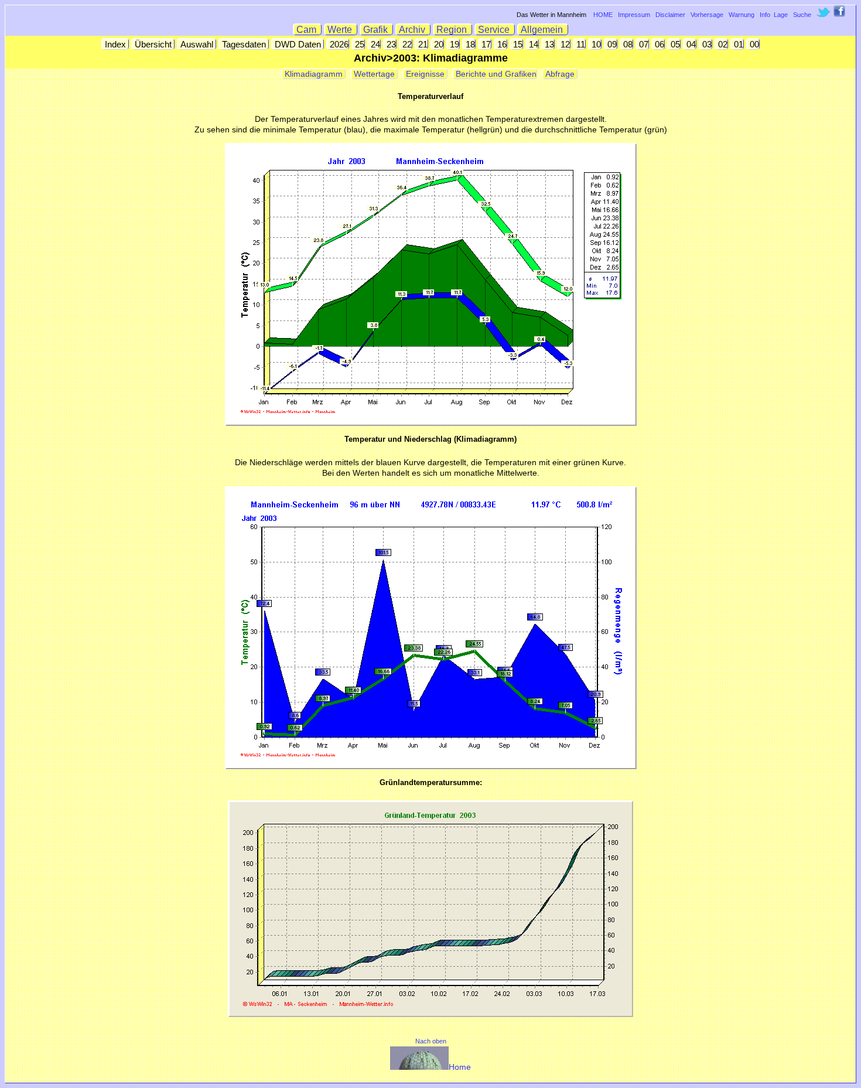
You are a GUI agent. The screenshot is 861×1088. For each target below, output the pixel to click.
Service (495, 30)
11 (579, 44)
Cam (307, 30)
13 (548, 44)
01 (737, 44)
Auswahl (197, 44)
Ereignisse (425, 74)
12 (564, 44)
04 (690, 44)
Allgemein (543, 30)
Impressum (634, 14)
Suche (802, 14)
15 (516, 44)
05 (674, 44)
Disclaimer (670, 14)
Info (765, 14)
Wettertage (374, 74)
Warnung (741, 14)
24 (374, 44)
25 (358, 44)
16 (501, 44)
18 (469, 44)
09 (611, 44)
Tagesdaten (244, 44)
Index (115, 44)
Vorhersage (707, 14)
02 (721, 44)
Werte (341, 30)
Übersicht (153, 44)
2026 (337, 44)
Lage (781, 14)
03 (706, 44)
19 (453, 44)
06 (658, 44)
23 (390, 44)
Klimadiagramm (313, 74)
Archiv (413, 30)
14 (532, 44)
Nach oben (430, 1041)
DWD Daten (297, 44)
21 (422, 44)
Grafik (376, 30)
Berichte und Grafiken (495, 74)
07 (642, 44)
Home (460, 1067)
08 (627, 44)
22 (406, 44)
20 (437, 44)
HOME (603, 14)
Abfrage (560, 74)
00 (753, 44)
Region (453, 30)
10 (595, 44)
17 (485, 44)
